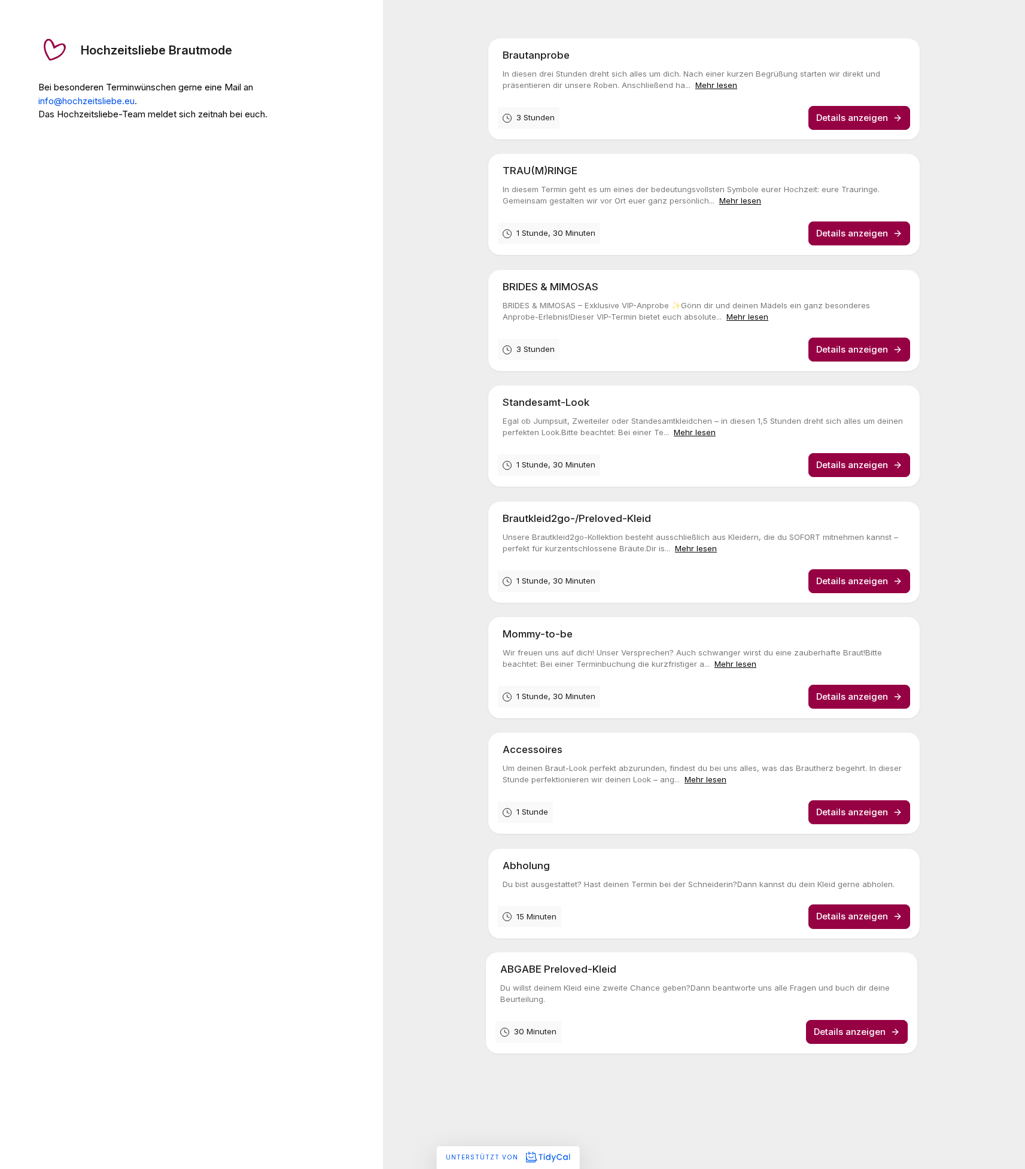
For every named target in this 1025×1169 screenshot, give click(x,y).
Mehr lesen (716, 85)
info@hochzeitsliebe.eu (86, 101)
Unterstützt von (483, 1157)
